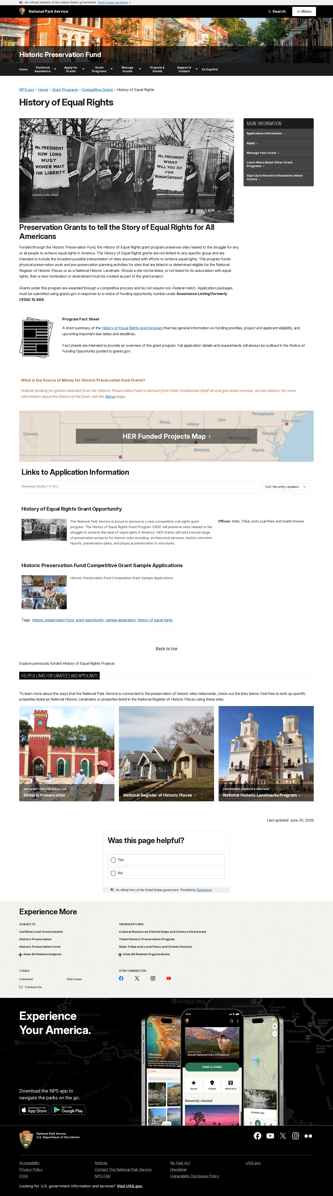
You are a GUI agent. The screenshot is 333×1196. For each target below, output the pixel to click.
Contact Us (33, 987)
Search (279, 11)
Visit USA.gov (129, 1186)
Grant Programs (99, 69)
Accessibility (29, 1163)
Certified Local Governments (41, 931)
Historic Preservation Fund (60, 55)
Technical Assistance (43, 69)
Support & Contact (184, 69)
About (110, 396)
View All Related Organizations (146, 954)
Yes (121, 859)
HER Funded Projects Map (164, 436)
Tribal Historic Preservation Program (147, 939)
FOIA (23, 1176)
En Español (210, 69)
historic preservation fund (53, 620)
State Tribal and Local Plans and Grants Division (155, 946)
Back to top (166, 648)
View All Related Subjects (42, 954)
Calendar (26, 979)
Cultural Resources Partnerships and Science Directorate (162, 931)
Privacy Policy (31, 1169)
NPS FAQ (103, 1176)
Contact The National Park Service (123, 1169)
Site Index (74, 979)
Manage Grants (127, 69)
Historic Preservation (35, 939)
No (120, 873)
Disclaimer (178, 1169)
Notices (101, 1163)
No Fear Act (180, 1163)
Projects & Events (157, 69)
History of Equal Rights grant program (132, 328)
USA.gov (253, 1163)
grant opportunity (90, 620)
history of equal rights (155, 620)
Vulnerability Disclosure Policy (194, 1176)
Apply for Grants (70, 69)
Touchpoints (204, 890)
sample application (121, 620)
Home (23, 69)
